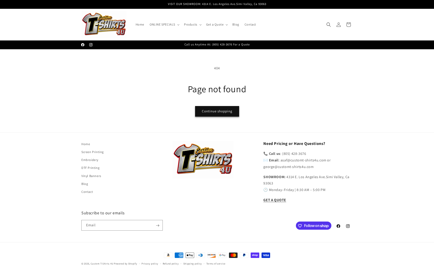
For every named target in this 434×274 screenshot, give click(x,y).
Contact (87, 192)
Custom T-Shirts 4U (102, 263)
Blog (84, 184)
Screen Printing (92, 152)
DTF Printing (90, 168)
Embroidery (89, 160)
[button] (164, 24)
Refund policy (171, 263)
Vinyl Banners (91, 176)
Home (85, 144)
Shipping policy (192, 263)
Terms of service (215, 263)
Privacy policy (150, 263)
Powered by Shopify (125, 263)
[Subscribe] (158, 225)
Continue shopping (217, 111)
